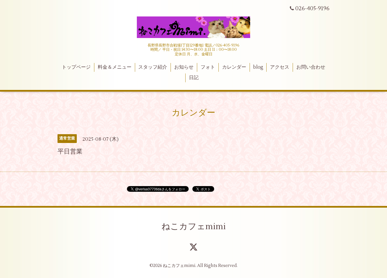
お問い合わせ (310, 67)
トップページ (76, 67)
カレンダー (234, 67)
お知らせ (184, 67)
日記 (194, 78)
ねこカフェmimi (193, 226)
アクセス (279, 67)
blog (258, 67)
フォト (208, 67)
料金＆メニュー (114, 67)
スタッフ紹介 (152, 67)
